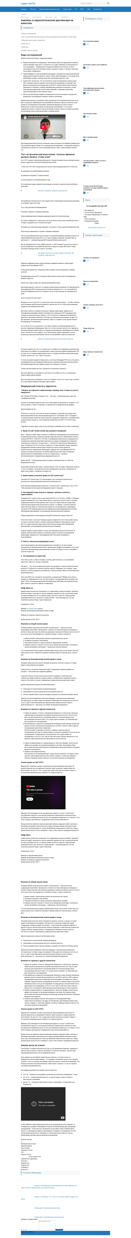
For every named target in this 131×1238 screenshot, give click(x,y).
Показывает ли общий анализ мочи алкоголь (49, 1217)
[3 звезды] (24, 1156)
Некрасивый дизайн (91, 221)
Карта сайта (81, 1232)
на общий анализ (32, 608)
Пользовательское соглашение (66, 1232)
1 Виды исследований (28, 33)
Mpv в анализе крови (90, 137)
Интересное (98, 9)
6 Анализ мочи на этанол (29, 50)
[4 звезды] (26, 1156)
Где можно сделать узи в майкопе (95, 65)
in (104, 1236)
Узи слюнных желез (90, 113)
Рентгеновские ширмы (91, 41)
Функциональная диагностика (49, 9)
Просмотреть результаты (97, 227)
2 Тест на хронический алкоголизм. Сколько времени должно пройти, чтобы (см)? (48, 37)
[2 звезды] (23, 1156)
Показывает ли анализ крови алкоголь (47, 1208)
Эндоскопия (67, 9)
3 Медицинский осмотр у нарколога (33, 40)
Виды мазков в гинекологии (93, 352)
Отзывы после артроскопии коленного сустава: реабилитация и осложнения (95, 188)
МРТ (82, 9)
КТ (76, 9)
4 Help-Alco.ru (25, 43)
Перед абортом (88, 328)
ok (89, 1236)
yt (93, 1236)
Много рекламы (90, 219)
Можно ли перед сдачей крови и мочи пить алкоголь (55, 339)
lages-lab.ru (28, 3)
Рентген (33, 9)
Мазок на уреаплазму (90, 281)
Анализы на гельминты (91, 258)
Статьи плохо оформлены (93, 212)
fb (96, 1236)
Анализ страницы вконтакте (93, 305)
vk (108, 1236)
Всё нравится (89, 210)
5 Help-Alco (24, 47)
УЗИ (88, 9)
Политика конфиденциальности (44, 1232)
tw (100, 1236)
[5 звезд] (28, 1156)
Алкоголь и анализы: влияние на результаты (52, 191)
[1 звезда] (21, 1156)
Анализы (24, 9)
